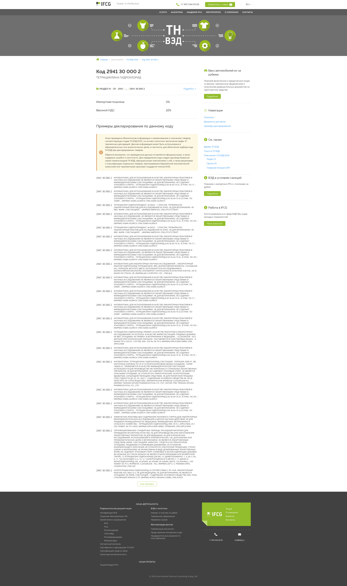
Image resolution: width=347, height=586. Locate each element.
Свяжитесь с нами (218, 4)
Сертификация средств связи (114, 551)
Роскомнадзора (111, 530)
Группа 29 (212, 163)
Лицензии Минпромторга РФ (113, 516)
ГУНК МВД (109, 534)
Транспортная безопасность (113, 554)
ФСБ (106, 523)
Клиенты (230, 516)
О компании (232, 512)
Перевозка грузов (159, 520)
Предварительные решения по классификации (165, 537)
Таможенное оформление (163, 516)
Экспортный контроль (110, 544)
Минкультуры (110, 541)
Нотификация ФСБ (108, 513)
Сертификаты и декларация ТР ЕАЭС (117, 547)
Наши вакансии (215, 223)
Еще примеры (147, 483)
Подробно (189, 88)
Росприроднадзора (113, 537)
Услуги (229, 508)
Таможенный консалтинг (162, 529)
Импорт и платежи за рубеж (164, 513)
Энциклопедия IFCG (109, 565)
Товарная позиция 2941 (218, 167)
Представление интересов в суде (166, 532)
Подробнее (212, 96)
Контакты (230, 519)
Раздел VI (211, 159)
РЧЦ (106, 527)
